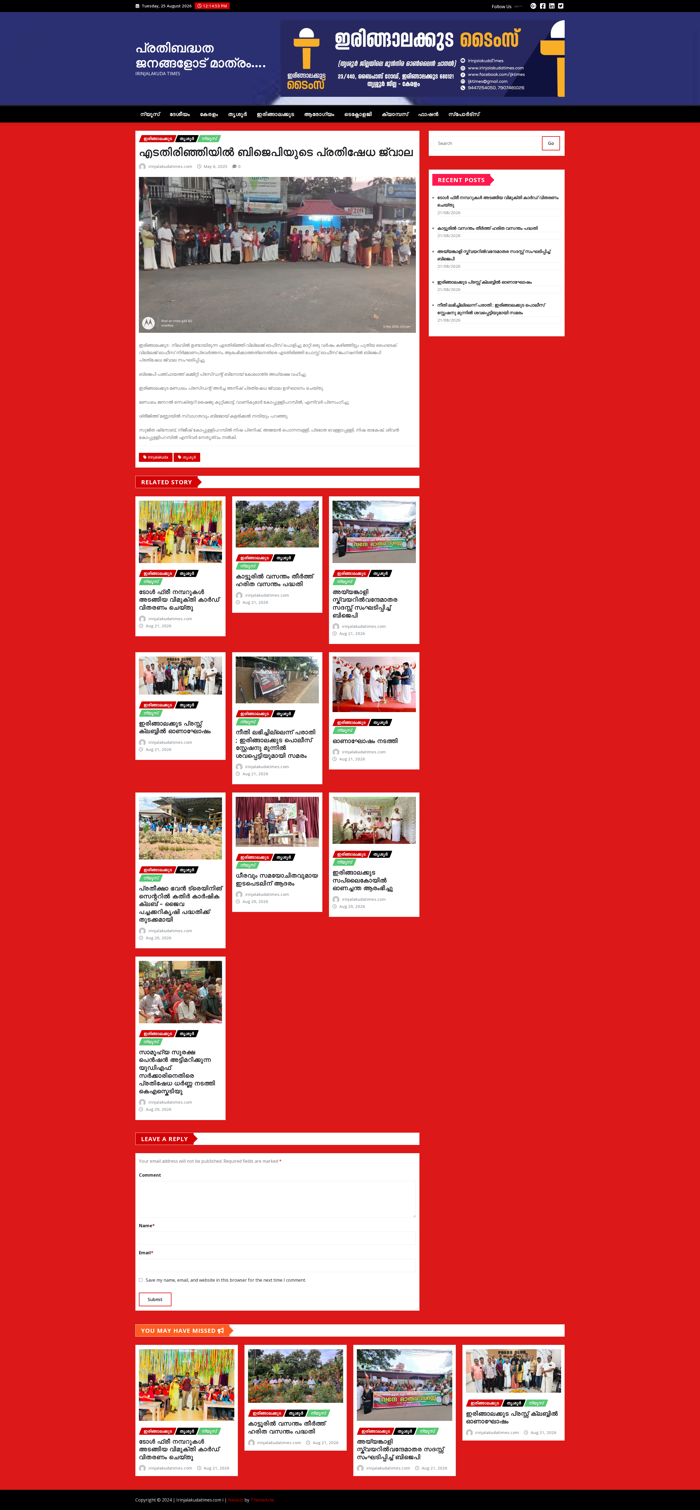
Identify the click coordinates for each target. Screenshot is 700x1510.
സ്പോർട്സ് (463, 114)
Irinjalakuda (158, 457)
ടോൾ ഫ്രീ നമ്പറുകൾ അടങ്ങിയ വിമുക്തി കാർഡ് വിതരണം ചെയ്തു (179, 599)
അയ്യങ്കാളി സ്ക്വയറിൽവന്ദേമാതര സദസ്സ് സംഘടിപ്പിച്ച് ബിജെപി (365, 603)
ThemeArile (262, 1500)
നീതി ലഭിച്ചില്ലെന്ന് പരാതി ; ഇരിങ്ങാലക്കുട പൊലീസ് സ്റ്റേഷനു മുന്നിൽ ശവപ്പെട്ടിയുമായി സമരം (276, 743)
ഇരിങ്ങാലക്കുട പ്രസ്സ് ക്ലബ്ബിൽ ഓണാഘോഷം (175, 727)
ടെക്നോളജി (358, 114)
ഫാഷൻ (428, 114)
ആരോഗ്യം (319, 114)
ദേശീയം (180, 114)
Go (551, 143)
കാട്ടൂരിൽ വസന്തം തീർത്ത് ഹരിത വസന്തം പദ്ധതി (274, 580)
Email (146, 1253)
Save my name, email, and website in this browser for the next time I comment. (226, 1280)
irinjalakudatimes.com (170, 166)
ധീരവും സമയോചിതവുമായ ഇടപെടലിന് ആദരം (277, 879)
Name (147, 1226)
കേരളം (209, 114)
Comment (150, 1175)
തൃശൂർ (237, 114)
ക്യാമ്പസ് (395, 114)
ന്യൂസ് (150, 114)
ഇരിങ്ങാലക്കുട (275, 114)
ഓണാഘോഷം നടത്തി (365, 740)
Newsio (235, 1500)
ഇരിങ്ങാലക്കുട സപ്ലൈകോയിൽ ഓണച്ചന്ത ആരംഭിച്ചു (362, 880)
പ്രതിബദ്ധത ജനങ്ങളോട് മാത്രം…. (200, 55)
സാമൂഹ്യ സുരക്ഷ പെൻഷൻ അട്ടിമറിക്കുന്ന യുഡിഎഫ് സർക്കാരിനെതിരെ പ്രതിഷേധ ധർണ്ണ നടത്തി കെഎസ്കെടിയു (177, 1071)
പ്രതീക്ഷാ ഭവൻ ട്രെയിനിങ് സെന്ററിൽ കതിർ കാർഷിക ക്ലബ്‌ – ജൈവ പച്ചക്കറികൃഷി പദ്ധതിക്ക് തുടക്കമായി (180, 903)
